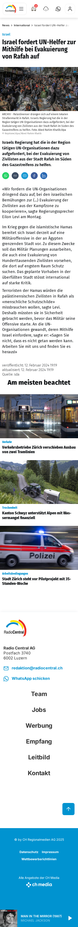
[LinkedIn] (43, 175)
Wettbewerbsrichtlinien (39, 859)
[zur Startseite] (10, 9)
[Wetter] (45, 8)
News (6, 25)
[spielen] (69, 918)
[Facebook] (34, 175)
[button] (58, 8)
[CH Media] (39, 884)
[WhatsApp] (5, 175)
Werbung (39, 725)
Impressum (50, 852)
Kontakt (39, 773)
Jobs (39, 709)
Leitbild (39, 757)
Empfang (39, 741)
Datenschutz (29, 852)
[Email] (24, 175)
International (22, 25)
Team (39, 694)
